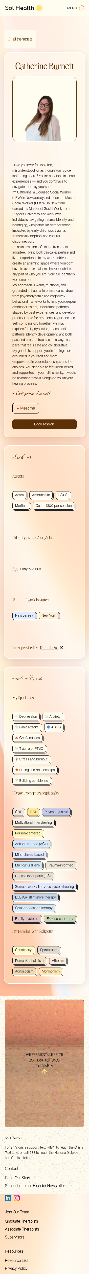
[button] (75, 8)
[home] (24, 8)
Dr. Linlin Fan (49, 647)
